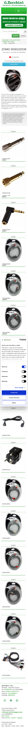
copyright (19, 718)
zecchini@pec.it (12, 693)
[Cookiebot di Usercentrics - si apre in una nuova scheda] (19, 340)
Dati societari (5, 716)
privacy (8, 718)
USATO (23, 35)
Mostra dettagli (19, 387)
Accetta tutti (14, 392)
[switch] (24, 371)
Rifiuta (14, 402)
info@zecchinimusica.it (12, 691)
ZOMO (5, 43)
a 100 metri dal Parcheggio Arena (12, 712)
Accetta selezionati (14, 397)
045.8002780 (7, 689)
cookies (13, 718)
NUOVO (15, 35)
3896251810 (11, 695)
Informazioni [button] (14, 64)
